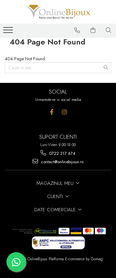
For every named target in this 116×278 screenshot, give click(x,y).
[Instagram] (64, 112)
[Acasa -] (58, 12)
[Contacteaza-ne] (77, 30)
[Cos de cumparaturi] (93, 30)
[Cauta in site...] (108, 30)
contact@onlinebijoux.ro (61, 162)
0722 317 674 (61, 153)
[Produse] (9, 32)
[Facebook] (51, 112)
